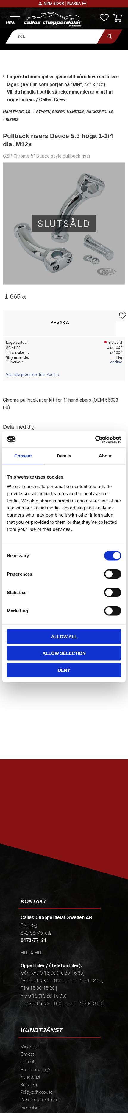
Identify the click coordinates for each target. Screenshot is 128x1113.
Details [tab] (64, 455)
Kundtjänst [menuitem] (30, 1077)
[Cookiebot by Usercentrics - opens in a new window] (95, 439)
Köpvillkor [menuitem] (29, 1084)
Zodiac (116, 362)
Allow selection (64, 653)
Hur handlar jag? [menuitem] (35, 1069)
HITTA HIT (31, 953)
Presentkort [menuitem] (31, 1107)
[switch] (112, 574)
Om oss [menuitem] (28, 1054)
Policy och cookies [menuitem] (37, 1092)
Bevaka (59, 323)
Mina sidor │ (55, 3)
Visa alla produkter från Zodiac (32, 374)
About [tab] (105, 455)
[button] (12, 19)
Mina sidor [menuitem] (30, 1046)
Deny (64, 669)
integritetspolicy (63, 837)
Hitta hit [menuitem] (27, 1062)
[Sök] (109, 36)
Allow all (64, 636)
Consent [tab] (23, 455)
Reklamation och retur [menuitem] (40, 1100)
